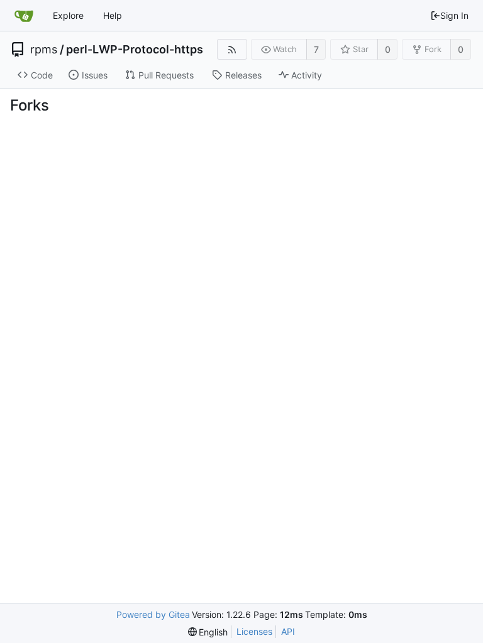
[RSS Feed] (232, 49)
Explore (68, 15)
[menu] (208, 632)
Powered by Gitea (153, 614)
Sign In (454, 15)
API (288, 631)
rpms (43, 49)
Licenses (254, 631)
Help (112, 15)
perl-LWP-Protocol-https (134, 49)
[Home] (24, 15)
